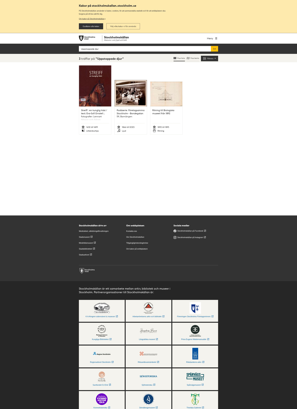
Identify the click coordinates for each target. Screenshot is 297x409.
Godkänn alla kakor (91, 26)
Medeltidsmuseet (86, 243)
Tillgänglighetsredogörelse (137, 243)
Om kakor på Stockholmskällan (91, 19)
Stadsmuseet (84, 237)
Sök (214, 49)
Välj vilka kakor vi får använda (123, 26)
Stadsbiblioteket (85, 249)
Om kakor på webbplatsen (137, 249)
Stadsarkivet (84, 255)
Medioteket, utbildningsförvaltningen (94, 231)
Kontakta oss (131, 231)
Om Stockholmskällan (135, 237)
